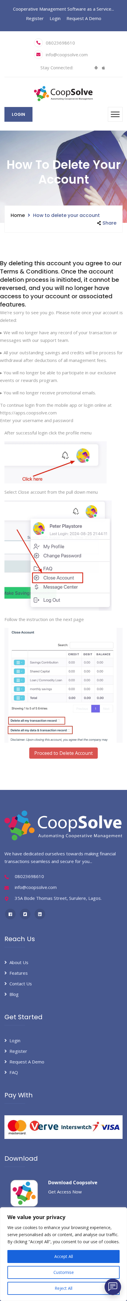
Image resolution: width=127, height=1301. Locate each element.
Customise (63, 1272)
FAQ (13, 1072)
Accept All (63, 1256)
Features (18, 973)
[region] (63, 1254)
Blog (14, 994)
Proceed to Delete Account (63, 753)
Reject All (63, 1288)
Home (18, 215)
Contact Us (20, 984)
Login (55, 18)
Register (35, 18)
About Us (18, 962)
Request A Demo (83, 18)
